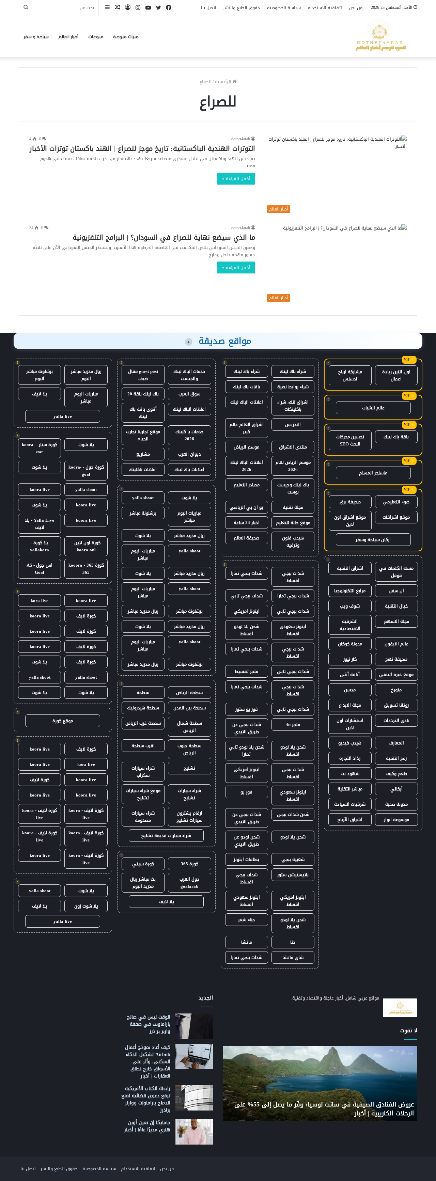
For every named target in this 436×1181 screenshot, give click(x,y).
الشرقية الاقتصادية (350, 625)
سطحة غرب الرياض (143, 723)
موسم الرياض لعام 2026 (293, 466)
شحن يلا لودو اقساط (246, 630)
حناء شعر (246, 919)
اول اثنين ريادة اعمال (396, 375)
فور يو (246, 792)
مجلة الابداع (350, 705)
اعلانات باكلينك (143, 469)
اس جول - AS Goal (39, 569)
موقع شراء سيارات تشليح (143, 794)
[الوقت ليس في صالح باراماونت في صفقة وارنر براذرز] (194, 1026)
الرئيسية (224, 81)
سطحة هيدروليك (143, 708)
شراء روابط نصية (293, 386)
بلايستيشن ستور (293, 874)
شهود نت (350, 773)
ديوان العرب (189, 454)
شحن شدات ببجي (293, 814)
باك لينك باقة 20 (143, 394)
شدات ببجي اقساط (293, 577)
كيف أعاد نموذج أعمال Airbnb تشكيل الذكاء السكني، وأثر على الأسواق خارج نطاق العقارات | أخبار (147, 1062)
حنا (293, 942)
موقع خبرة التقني (396, 674)
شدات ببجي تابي (247, 596)
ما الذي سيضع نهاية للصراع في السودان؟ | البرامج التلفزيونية (164, 237)
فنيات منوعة (126, 36)
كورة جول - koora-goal (86, 470)
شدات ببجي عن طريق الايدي (246, 728)
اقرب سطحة (143, 745)
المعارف (396, 743)
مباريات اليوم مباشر (189, 516)
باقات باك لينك (246, 386)
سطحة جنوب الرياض (189, 749)
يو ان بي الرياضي (246, 507)
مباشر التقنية (350, 789)
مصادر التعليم (247, 485)
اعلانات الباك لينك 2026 (246, 466)
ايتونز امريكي (247, 611)
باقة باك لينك (396, 436)
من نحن (355, 7)
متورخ (396, 690)
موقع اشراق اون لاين (350, 521)
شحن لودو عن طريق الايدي (247, 840)
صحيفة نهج (396, 659)
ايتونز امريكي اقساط (247, 773)
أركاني (396, 789)
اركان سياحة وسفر (373, 539)
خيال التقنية (396, 606)
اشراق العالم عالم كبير (247, 428)
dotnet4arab (240, 139)
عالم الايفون (396, 644)
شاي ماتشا (292, 957)
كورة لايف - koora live (86, 814)
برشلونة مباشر (143, 513)
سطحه (143, 692)
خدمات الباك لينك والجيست (189, 375)
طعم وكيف (396, 773)
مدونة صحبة (396, 804)
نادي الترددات (396, 720)
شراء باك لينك (293, 371)
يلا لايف (166, 901)
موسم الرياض (246, 447)
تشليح (189, 768)
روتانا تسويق (396, 705)
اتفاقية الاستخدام (325, 7)
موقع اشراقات (396, 517)
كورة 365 (189, 864)
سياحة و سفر (36, 36)
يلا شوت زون (86, 906)
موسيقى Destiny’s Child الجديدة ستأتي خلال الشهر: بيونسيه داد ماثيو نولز (298, 1109)
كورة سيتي (143, 864)
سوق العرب (189, 394)
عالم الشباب (373, 408)
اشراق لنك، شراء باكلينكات (293, 405)
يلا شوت (189, 497)
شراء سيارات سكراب (143, 772)
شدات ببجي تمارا (246, 573)
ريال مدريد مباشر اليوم (86, 375)
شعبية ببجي (293, 859)
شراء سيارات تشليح (189, 794)
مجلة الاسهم (396, 621)
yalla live (62, 416)
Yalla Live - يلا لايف (39, 524)
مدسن (350, 690)
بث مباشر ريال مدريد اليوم (143, 883)
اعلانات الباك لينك (246, 402)
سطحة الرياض (189, 692)
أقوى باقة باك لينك (143, 413)
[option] (293, 1083)
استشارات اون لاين (350, 724)
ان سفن (396, 590)
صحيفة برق (350, 502)
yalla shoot (143, 497)
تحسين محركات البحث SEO (350, 440)
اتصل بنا (208, 7)
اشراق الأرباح (350, 819)
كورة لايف (86, 616)
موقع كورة (62, 721)
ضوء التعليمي (396, 502)
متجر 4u (293, 724)
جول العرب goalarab (190, 883)
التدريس (293, 424)
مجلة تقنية (293, 507)
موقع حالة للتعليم (293, 522)
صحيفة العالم (246, 538)
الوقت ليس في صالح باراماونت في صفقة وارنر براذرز (148, 1024)
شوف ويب (350, 606)
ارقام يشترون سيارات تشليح (189, 816)
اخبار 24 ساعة (247, 522)
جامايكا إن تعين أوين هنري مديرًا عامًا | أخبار (147, 1126)
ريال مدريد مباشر (189, 535)
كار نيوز (350, 659)
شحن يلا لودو (293, 837)
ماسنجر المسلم (373, 473)
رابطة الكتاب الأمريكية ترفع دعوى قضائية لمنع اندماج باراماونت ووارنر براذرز (145, 1099)
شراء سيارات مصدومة (143, 816)
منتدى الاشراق (293, 447)
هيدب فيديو (349, 743)
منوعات (96, 36)
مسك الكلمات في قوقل (396, 572)
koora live (40, 489)
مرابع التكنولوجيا (349, 590)
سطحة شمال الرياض (189, 727)
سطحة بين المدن (189, 708)
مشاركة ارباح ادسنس (350, 375)
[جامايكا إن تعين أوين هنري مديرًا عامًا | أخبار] (194, 1132)
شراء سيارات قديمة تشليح (166, 835)
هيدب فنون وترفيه (293, 541)
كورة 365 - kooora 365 (86, 569)
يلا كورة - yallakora (39, 546)
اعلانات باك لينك (189, 469)
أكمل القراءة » (236, 178)
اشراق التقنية (350, 568)
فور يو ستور (246, 709)
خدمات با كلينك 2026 (189, 435)
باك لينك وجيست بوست (293, 488)
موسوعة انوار (396, 819)
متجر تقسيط (246, 671)
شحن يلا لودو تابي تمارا (246, 750)
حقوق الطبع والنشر (241, 7)
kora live (39, 600)
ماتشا (246, 942)
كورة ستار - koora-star (39, 448)
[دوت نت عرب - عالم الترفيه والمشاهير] (379, 37)
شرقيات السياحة (349, 804)
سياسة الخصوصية (284, 7)
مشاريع (143, 454)
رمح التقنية (396, 758)
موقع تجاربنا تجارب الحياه (143, 435)
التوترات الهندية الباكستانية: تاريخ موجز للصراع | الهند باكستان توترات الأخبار (142, 148)
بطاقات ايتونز (246, 859)
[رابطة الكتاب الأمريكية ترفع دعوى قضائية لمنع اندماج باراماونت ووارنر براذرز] (194, 1098)
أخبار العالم (68, 36)
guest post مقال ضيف (143, 375)
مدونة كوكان (350, 644)
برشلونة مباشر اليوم (39, 375)
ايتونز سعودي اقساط (293, 630)
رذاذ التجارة (349, 758)
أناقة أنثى (350, 674)
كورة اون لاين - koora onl (86, 546)
